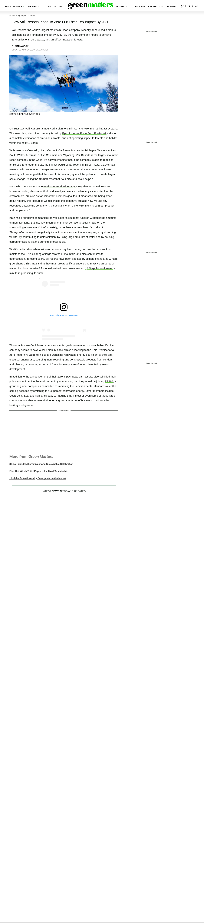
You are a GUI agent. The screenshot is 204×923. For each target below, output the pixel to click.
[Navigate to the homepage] (90, 5)
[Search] (182, 5)
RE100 (109, 381)
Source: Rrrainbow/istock (24, 114)
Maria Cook (22, 46)
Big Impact (22, 15)
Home (12, 15)
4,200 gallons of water (99, 268)
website (34, 354)
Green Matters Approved (147, 6)
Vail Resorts (33, 128)
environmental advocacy (59, 186)
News (32, 15)
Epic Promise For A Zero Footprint (84, 133)
